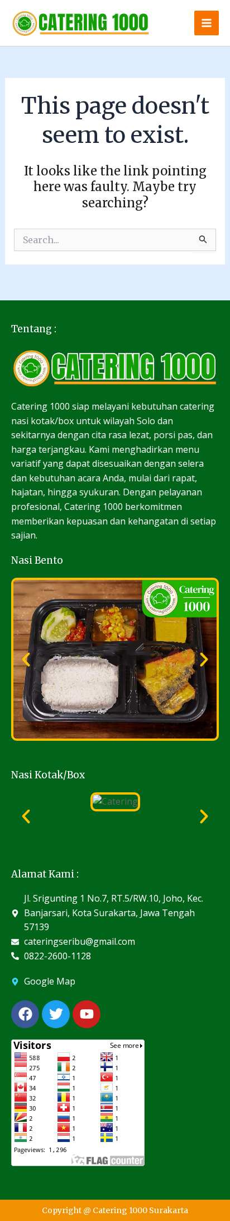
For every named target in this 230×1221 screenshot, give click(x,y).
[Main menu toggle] (206, 23)
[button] (26, 659)
